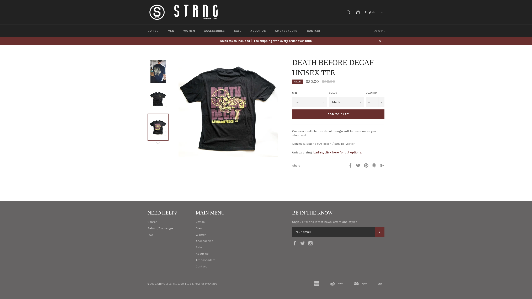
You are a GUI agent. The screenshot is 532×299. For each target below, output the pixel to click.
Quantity (372, 92)
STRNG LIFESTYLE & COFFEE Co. (175, 283)
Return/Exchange (160, 228)
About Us (258, 31)
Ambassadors (286, 31)
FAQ (150, 235)
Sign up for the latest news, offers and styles (324, 222)
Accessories (214, 31)
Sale (237, 31)
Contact (314, 31)
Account (379, 30)
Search (153, 222)
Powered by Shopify (206, 283)
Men (171, 31)
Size (295, 92)
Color (333, 92)
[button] (373, 12)
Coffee (153, 31)
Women (189, 31)
